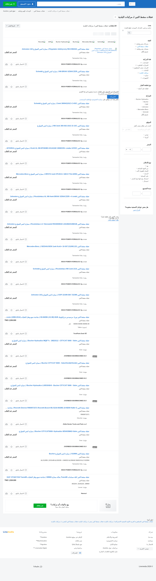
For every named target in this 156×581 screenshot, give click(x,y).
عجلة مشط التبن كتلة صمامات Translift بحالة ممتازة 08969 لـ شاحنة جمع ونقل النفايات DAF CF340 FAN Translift (48, 477)
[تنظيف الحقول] (123, 30)
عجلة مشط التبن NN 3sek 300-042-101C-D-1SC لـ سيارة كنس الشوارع (63, 126)
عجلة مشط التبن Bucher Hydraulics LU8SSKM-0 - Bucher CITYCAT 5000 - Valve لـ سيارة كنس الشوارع (50, 385)
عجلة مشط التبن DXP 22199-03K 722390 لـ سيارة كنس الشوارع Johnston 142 (60, 295)
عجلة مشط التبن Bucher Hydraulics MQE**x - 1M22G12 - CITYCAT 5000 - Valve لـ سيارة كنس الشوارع (50, 341)
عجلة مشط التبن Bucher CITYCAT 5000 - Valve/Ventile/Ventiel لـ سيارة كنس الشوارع (57, 363)
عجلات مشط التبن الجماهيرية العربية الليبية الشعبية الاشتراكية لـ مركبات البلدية (128, 521)
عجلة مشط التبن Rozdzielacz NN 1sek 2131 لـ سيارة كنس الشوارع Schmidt (61, 269)
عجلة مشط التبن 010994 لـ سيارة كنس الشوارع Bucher (69, 454)
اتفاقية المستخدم (85, 99)
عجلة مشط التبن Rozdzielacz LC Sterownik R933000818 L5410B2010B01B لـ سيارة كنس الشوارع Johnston (48, 224)
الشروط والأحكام (112, 537)
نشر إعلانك (40, 506)
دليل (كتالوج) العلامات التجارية (108, 551)
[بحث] (122, 4)
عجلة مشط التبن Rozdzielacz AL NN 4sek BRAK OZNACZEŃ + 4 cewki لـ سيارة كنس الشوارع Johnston (49, 196)
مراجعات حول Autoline (110, 548)
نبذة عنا (150, 537)
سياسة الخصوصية (96, 99)
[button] (11, 64)
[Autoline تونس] (145, 4)
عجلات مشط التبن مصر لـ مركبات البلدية (91, 521)
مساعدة (150, 541)
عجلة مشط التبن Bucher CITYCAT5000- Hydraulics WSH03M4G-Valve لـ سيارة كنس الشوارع (54, 431)
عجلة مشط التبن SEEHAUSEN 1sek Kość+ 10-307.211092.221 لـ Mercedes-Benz (58, 246)
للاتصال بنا (150, 544)
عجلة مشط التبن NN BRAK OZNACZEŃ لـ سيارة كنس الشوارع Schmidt (62, 71)
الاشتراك (113, 97)
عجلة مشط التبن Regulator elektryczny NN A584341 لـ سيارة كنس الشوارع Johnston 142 (55, 49)
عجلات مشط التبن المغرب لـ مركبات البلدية (64, 521)
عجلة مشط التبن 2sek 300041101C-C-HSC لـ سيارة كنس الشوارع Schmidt (61, 103)
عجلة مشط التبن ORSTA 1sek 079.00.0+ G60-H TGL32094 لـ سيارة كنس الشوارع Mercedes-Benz (52, 174)
